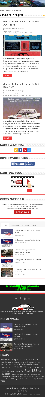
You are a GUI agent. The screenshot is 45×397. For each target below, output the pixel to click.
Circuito (39, 362)
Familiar (17, 371)
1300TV (8, 360)
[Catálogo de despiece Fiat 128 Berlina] (7, 243)
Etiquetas (25, 225)
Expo (42, 367)
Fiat (22, 371)
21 (25, 274)
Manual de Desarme (25, 377)
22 (25, 262)
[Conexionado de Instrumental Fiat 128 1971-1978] (7, 272)
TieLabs (36, 388)
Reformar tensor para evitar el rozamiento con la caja (26, 345)
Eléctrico (10, 367)
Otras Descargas (19, 28)
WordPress (19, 388)
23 (25, 254)
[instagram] (29, 150)
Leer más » (7, 75)
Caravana (9, 362)
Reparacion (29, 379)
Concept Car (7, 364)
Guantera (3, 377)
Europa (37, 367)
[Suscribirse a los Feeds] (44, 16)
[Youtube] (25, 150)
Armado (28, 360)
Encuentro (20, 367)
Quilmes (23, 379)
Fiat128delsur (25, 374)
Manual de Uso (38, 377)
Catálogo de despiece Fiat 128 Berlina (28, 240)
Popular (5, 225)
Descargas (34, 364)
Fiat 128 (31, 371)
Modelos (3, 379)
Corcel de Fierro (17, 364)
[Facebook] (20, 150)
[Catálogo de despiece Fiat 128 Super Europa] (7, 233)
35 (25, 243)
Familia (12, 371)
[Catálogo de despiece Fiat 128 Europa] (7, 263)
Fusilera (37, 374)
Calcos (2, 362)
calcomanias (39, 360)
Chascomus (31, 362)
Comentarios (15, 225)
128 (1, 360)
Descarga (26, 364)
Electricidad (3, 367)
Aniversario (22, 360)
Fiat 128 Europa (16, 374)
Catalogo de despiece (20, 362)
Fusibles (32, 374)
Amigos (15, 359)
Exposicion (4, 371)
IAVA (9, 376)
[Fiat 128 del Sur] (22, 3)
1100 (4, 360)
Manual (15, 376)
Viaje (2, 381)
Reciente (34, 225)
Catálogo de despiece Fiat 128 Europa (28, 259)
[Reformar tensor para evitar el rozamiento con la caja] (7, 253)
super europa (39, 379)
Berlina (33, 360)
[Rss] (16, 150)
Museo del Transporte (13, 379)
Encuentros (30, 367)
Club (1, 364)
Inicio (2, 11)
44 (25, 235)
